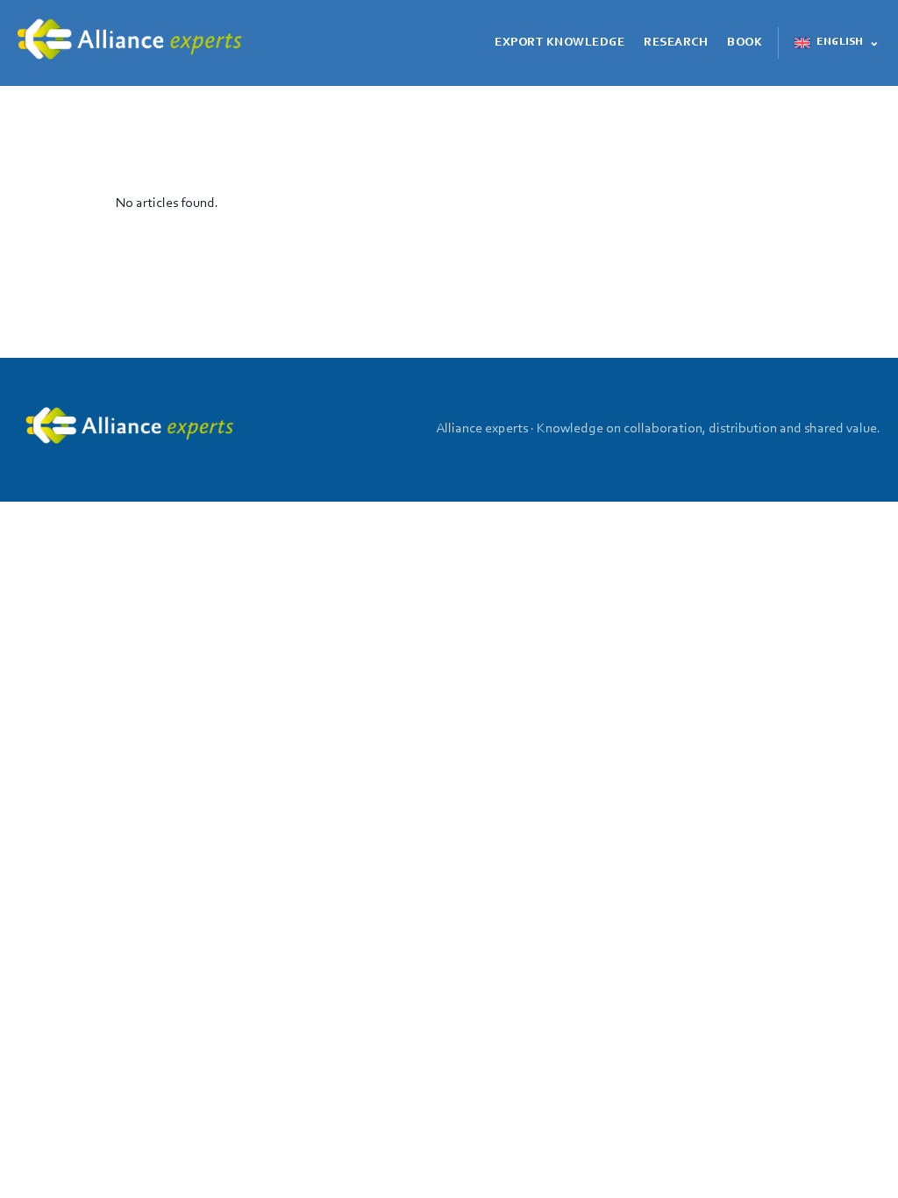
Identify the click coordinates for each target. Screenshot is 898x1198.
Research (676, 43)
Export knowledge (559, 43)
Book (744, 43)
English (839, 42)
